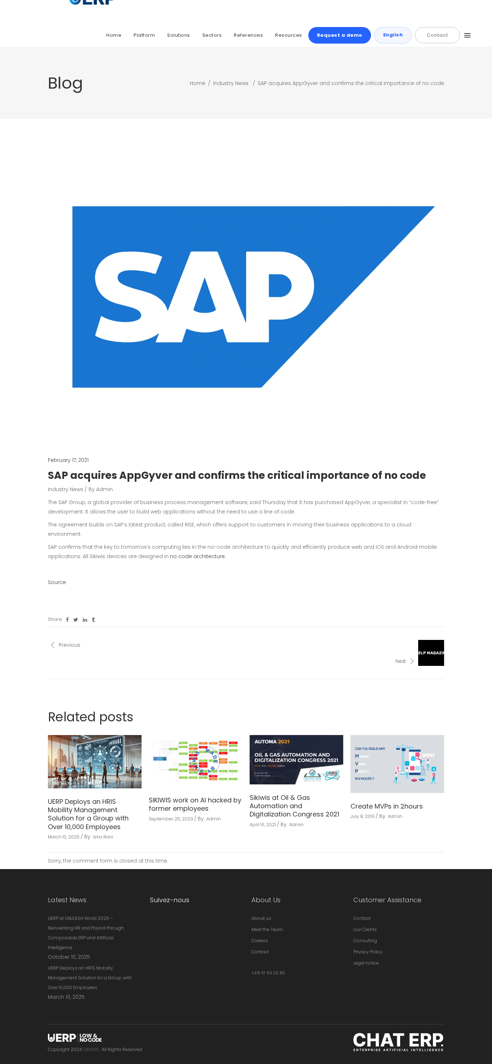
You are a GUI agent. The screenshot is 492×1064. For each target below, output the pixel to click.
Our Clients (365, 929)
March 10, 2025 (64, 837)
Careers (259, 941)
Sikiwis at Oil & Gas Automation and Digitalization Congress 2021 (294, 806)
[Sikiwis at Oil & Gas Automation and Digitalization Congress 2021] (296, 759)
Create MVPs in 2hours (386, 806)
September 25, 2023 (171, 819)
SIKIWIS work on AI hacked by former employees (195, 804)
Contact (260, 952)
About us (261, 918)
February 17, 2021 (68, 460)
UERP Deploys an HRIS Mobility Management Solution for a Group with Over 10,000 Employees (88, 814)
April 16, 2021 (263, 825)
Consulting (365, 941)
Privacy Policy (368, 952)
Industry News (231, 83)
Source (57, 582)
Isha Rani (103, 837)
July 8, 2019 (362, 816)
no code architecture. (198, 556)
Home (197, 83)
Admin (104, 489)
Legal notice (366, 963)
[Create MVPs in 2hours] (397, 764)
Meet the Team (267, 929)
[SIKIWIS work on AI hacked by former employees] (195, 761)
